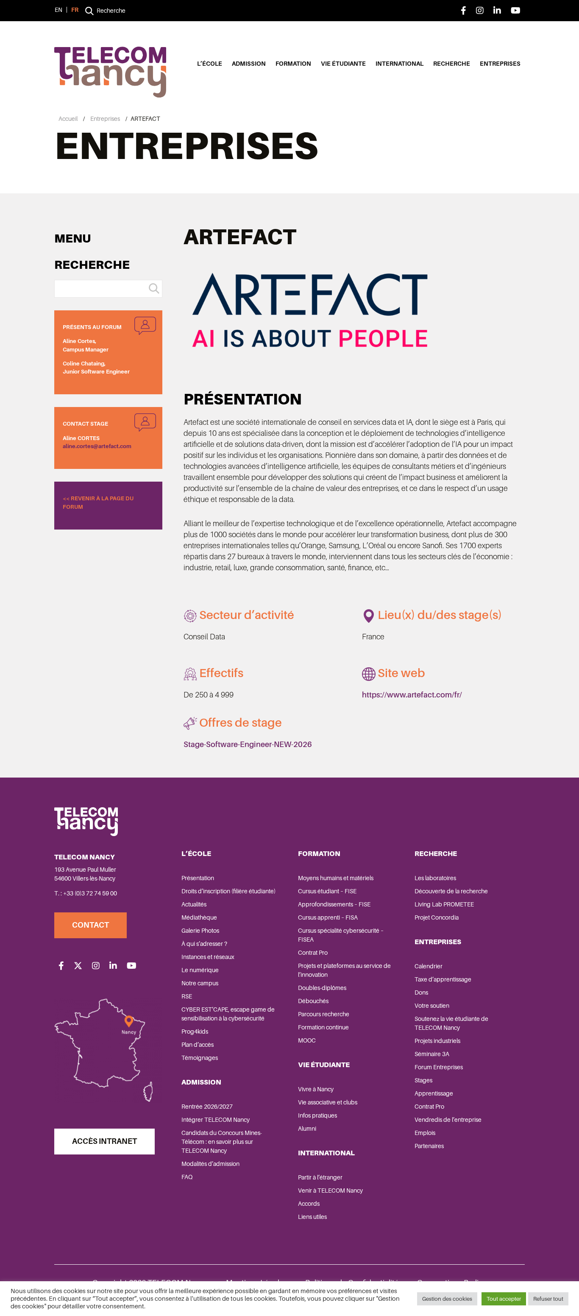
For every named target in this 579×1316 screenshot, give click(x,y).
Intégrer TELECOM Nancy (215, 1119)
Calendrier (429, 966)
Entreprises (500, 63)
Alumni (307, 1128)
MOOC (307, 1040)
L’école (209, 63)
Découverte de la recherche (451, 891)
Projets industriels (437, 1040)
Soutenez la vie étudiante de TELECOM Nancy (451, 1023)
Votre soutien (432, 1005)
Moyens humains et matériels (335, 878)
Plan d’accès (197, 1044)
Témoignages (199, 1057)
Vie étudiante (343, 63)
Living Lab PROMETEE (444, 904)
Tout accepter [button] (504, 1299)
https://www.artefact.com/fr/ (412, 695)
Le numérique (200, 970)
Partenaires (429, 1146)
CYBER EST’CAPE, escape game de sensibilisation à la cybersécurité (228, 1014)
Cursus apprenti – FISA (328, 917)
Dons (421, 992)
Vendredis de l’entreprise (448, 1119)
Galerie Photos (200, 930)
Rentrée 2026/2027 (207, 1106)
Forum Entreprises (439, 1067)
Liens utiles (312, 1216)
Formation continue (323, 1027)
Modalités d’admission (210, 1163)
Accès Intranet (104, 1141)
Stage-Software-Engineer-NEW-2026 (248, 744)
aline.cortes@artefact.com (97, 446)
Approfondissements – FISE (334, 904)
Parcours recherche (323, 1014)
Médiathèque (199, 917)
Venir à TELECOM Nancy (330, 1190)
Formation (293, 63)
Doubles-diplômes (322, 987)
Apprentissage (434, 1093)
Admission (249, 63)
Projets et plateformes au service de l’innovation (344, 970)
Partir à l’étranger (320, 1177)
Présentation (197, 878)
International (399, 63)
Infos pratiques (317, 1115)
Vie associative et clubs (327, 1102)
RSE (186, 996)
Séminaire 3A (432, 1054)
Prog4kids (194, 1031)
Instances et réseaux (207, 957)
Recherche (451, 63)
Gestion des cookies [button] (447, 1299)
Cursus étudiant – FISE (327, 891)
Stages (423, 1080)
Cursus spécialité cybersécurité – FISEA (341, 935)
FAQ (186, 1177)
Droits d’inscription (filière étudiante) (228, 891)
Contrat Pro (313, 952)
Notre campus (199, 983)
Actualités (193, 904)
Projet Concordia (437, 917)
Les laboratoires (435, 878)
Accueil (68, 118)
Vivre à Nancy (316, 1089)
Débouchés (313, 1001)
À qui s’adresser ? (204, 943)
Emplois (425, 1132)
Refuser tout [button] (548, 1299)
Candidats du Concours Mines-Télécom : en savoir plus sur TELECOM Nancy (221, 1141)
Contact (90, 925)
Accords (309, 1203)
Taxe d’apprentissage (443, 979)
